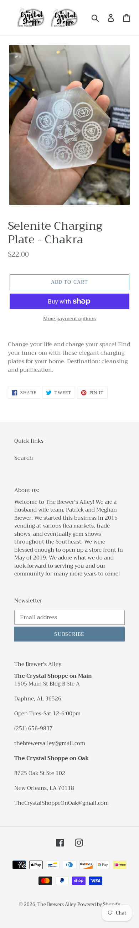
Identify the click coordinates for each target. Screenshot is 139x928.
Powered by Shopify (98, 904)
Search (23, 458)
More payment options (69, 318)
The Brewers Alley (56, 904)
